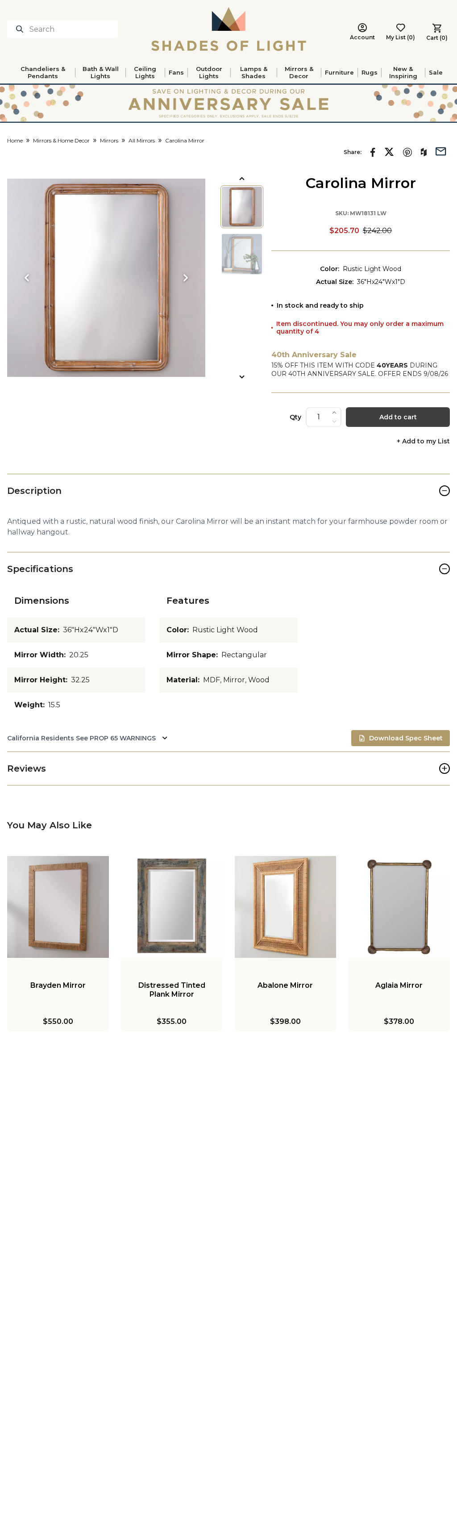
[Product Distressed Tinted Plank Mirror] (172, 907)
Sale (436, 72)
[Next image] (185, 277)
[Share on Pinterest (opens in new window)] (407, 152)
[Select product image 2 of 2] (242, 254)
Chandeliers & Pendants (43, 72)
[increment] (334, 412)
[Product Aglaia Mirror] (399, 907)
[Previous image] (26, 277)
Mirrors (109, 140)
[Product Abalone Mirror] (286, 907)
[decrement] (334, 421)
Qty (295, 417)
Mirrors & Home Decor (61, 140)
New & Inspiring (403, 72)
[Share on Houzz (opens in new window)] (424, 152)
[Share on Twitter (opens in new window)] (389, 152)
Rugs (369, 72)
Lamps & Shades (253, 72)
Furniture (339, 72)
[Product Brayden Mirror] (58, 907)
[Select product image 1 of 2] (242, 207)
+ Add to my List (423, 441)
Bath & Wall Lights (101, 72)
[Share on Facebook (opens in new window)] (372, 152)
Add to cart (398, 417)
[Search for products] (21, 29)
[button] (106, 277)
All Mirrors (142, 140)
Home (15, 140)
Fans (176, 72)
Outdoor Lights (209, 72)
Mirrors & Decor (299, 72)
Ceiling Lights (145, 72)
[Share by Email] (441, 150)
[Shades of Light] (228, 29)
